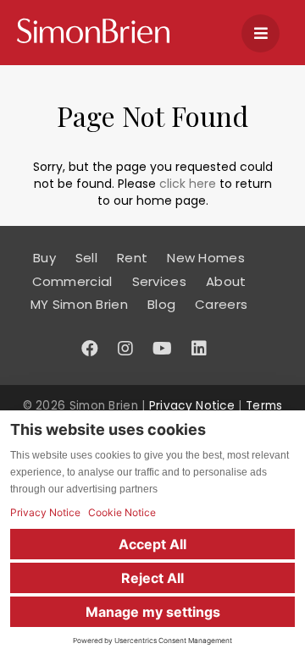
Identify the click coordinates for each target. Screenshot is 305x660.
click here (187, 183)
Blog (161, 304)
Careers (221, 304)
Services (159, 281)
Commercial (72, 281)
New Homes (206, 258)
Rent (132, 258)
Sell (86, 258)
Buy (44, 258)
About (226, 281)
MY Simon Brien (79, 304)
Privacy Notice (192, 406)
